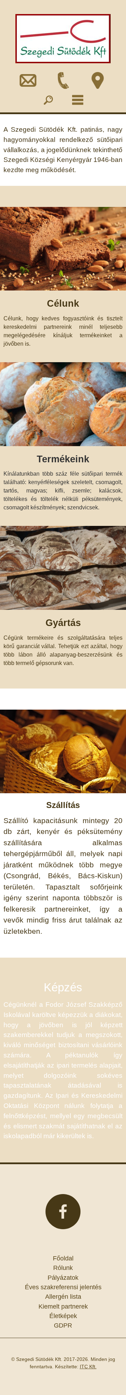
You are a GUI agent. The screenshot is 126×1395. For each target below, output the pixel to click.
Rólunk (63, 1267)
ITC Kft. (88, 1366)
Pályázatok (63, 1277)
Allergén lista (63, 1296)
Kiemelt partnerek (63, 1306)
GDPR (63, 1325)
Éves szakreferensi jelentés (63, 1287)
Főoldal (63, 1258)
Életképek (63, 1315)
